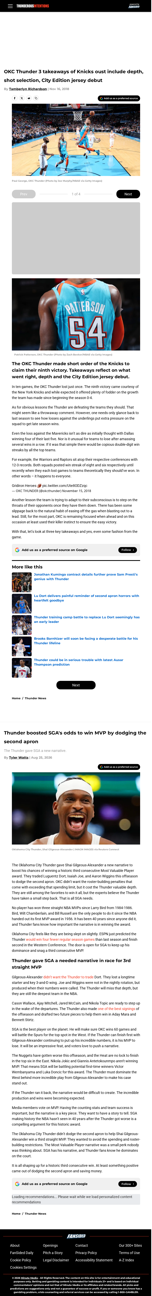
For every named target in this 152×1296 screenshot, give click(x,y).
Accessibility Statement (94, 1260)
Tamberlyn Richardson (28, 89)
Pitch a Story (53, 1253)
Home (16, 698)
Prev (23, 194)
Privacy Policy (86, 1253)
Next (128, 194)
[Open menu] (10, 6)
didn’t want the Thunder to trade (68, 977)
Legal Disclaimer (56, 1260)
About (15, 1245)
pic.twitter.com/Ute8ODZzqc (64, 486)
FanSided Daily (21, 1253)
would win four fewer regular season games (60, 939)
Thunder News (35, 698)
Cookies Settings (23, 1267)
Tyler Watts (18, 757)
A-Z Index (126, 1260)
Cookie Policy (20, 1260)
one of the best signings (116, 1009)
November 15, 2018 (76, 491)
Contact (81, 1245)
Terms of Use (129, 1253)
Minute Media (29, 1277)
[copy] (36, 98)
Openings (50, 1245)
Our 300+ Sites (130, 1245)
